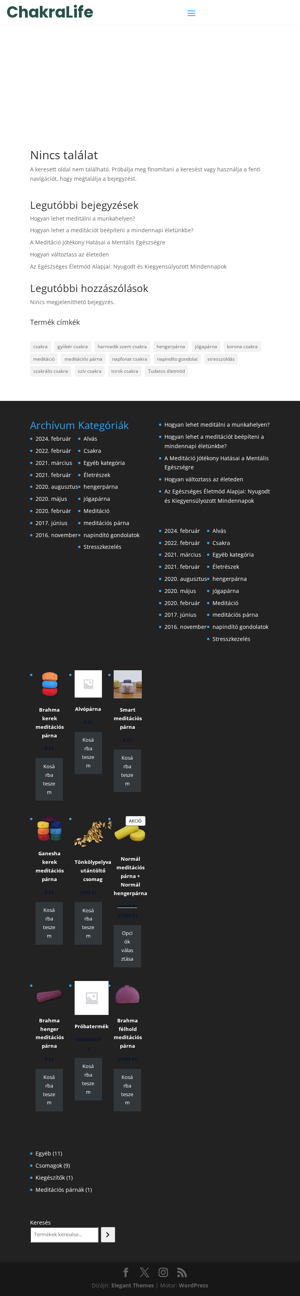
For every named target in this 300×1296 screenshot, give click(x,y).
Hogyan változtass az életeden (69, 254)
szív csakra (90, 371)
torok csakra (124, 371)
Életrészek (97, 475)
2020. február (53, 510)
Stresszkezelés (102, 546)
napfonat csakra (129, 359)
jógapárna (206, 346)
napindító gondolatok (111, 535)
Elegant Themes (132, 1285)
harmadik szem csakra (122, 346)
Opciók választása (127, 945)
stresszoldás (221, 359)
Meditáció (96, 510)
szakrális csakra (50, 371)
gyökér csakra (72, 346)
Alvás (90, 438)
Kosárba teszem (49, 779)
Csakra (92, 450)
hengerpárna (171, 346)
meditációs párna (83, 359)
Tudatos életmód (166, 371)
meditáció (44, 359)
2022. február (53, 450)
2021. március (54, 462)
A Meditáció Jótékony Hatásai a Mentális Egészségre (97, 242)
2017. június (52, 523)
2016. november (57, 535)
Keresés (40, 1222)
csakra (40, 346)
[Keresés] (108, 1235)
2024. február (53, 438)
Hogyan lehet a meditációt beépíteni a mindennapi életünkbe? (111, 230)
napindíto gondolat (177, 359)
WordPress (193, 1285)
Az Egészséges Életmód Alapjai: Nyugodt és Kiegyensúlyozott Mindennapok (128, 266)
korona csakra (242, 346)
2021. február (53, 475)
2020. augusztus (57, 486)
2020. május (51, 498)
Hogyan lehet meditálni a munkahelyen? (82, 218)
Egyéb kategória (104, 462)
